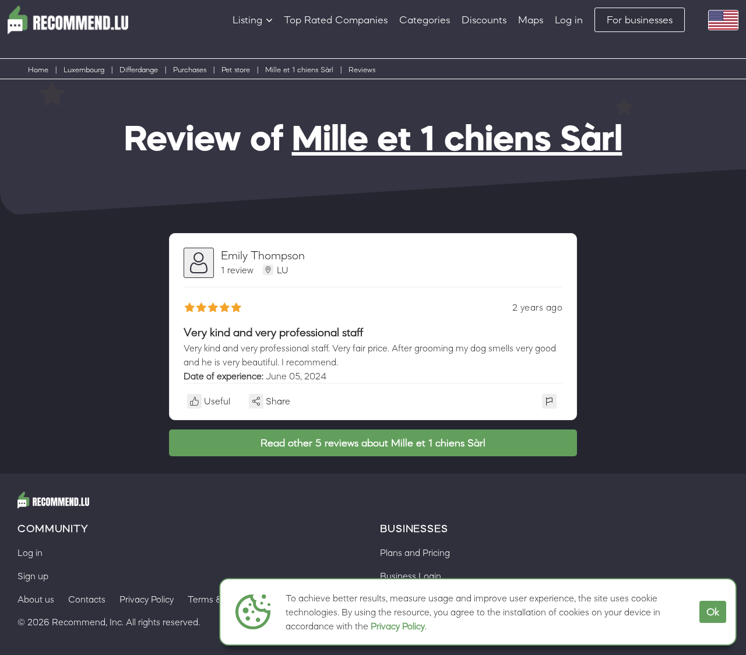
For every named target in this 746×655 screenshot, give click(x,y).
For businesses (640, 20)
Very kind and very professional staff (273, 332)
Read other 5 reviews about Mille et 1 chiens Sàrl (373, 443)
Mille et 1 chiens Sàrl (299, 69)
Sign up (32, 575)
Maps (530, 20)
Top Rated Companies (336, 20)
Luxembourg (84, 69)
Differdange (138, 69)
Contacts (86, 599)
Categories (424, 20)
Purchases (189, 69)
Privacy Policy (398, 626)
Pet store (235, 69)
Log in (569, 20)
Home (38, 69)
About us (35, 599)
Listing (247, 20)
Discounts (484, 20)
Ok (712, 612)
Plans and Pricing (415, 552)
